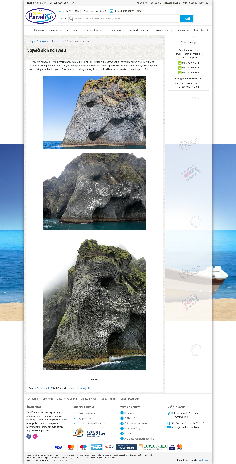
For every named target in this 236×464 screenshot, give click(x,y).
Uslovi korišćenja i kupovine (91, 423)
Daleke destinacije (138, 30)
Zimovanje (72, 30)
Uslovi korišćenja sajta (135, 428)
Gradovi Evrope (93, 30)
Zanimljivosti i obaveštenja (50, 41)
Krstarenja (115, 30)
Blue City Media (203, 460)
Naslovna (39, 30)
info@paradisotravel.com (128, 11)
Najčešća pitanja (172, 2)
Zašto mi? (156, 2)
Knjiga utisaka (190, 2)
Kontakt (203, 2)
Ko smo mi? (143, 2)
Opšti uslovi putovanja (136, 423)
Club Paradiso (62, 460)
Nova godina (162, 30)
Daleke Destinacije (130, 398)
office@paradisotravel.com (188, 78)
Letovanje (53, 30)
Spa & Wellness (109, 398)
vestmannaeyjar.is (80, 388)
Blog (195, 30)
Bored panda (43, 388)
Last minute (183, 30)
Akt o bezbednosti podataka (139, 438)
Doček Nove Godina (67, 398)
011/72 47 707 (198, 423)
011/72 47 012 (179, 423)
